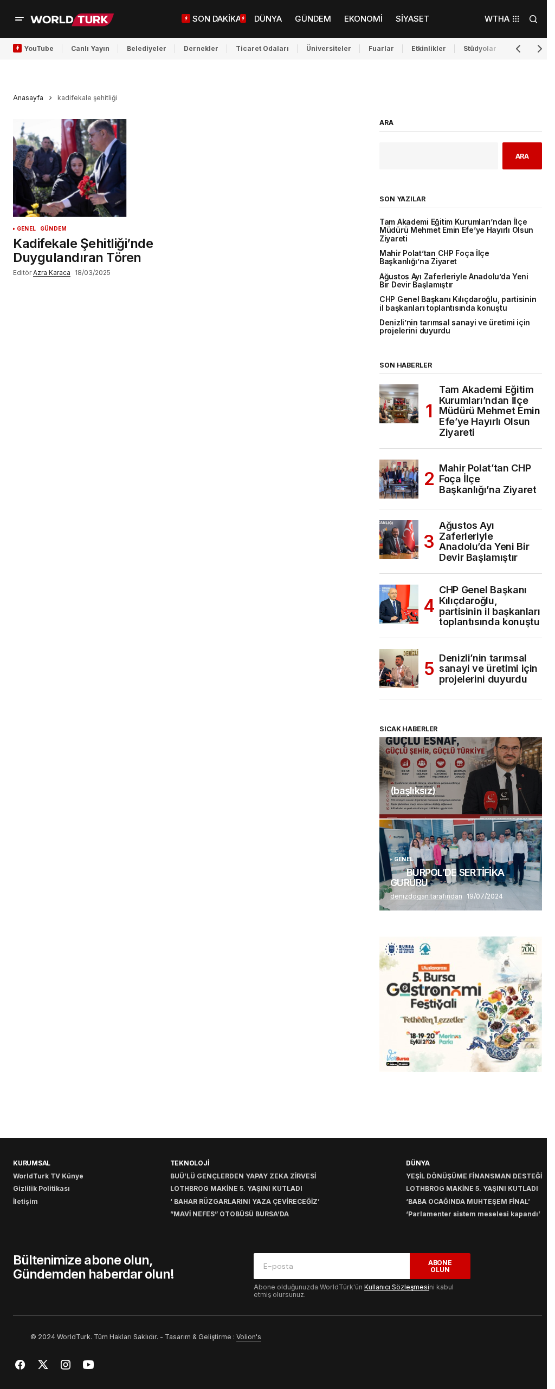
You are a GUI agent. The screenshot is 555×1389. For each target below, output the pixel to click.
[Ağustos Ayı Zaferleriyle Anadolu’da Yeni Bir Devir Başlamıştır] (398, 539)
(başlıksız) (412, 790)
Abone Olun (440, 1266)
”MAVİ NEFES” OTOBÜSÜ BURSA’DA (229, 1214)
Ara (386, 123)
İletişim (25, 1201)
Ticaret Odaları (262, 48)
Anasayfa (28, 98)
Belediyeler (146, 48)
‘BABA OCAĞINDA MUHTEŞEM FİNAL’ (468, 1201)
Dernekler (201, 48)
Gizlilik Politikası (41, 1188)
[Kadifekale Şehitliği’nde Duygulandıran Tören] (100, 168)
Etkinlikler (428, 48)
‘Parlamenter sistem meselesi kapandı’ (473, 1214)
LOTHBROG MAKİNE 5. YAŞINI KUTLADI (236, 1188)
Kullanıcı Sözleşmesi (396, 1287)
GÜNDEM (53, 229)
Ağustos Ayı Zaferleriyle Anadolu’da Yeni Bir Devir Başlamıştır (453, 281)
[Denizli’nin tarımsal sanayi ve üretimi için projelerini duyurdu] (398, 668)
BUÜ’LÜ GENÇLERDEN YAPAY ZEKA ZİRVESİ (243, 1176)
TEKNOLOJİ (189, 1163)
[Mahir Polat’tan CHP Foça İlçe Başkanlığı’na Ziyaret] (398, 479)
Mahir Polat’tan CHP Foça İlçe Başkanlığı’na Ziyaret (434, 258)
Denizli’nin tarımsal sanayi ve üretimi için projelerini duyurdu (454, 327)
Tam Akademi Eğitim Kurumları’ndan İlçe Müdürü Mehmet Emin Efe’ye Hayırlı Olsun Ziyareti (456, 230)
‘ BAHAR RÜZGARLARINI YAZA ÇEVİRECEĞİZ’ (245, 1201)
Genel (26, 229)
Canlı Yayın (90, 48)
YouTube (39, 48)
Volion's (248, 1337)
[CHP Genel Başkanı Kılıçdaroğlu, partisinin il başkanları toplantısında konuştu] (398, 604)
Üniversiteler (328, 48)
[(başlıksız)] (460, 777)
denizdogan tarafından (426, 896)
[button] (19, 18)
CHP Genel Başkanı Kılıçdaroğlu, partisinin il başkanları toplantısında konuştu (457, 304)
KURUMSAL (31, 1163)
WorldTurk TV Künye (48, 1176)
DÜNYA (418, 1163)
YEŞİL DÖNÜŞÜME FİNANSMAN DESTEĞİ (474, 1176)
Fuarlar (381, 48)
